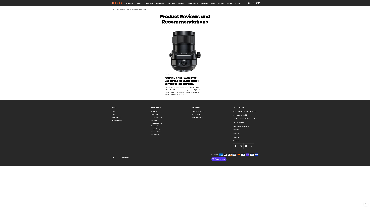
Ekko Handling (116, 117)
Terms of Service (156, 117)
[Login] (253, 3)
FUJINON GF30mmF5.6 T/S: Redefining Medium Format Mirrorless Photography (181, 81)
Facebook (236, 134)
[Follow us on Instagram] (240, 146)
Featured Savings (156, 123)
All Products (130, 3)
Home (113, 9)
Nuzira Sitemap (117, 120)
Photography (148, 3)
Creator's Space (192, 3)
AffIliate (229, 3)
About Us (221, 3)
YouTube (236, 141)
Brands (139, 3)
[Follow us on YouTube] (246, 146)
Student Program (198, 117)
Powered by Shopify (124, 157)
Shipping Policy (156, 132)
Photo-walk (196, 114)
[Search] (249, 3)
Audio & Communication (176, 3)
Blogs (213, 3)
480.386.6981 (240, 122)
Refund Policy (155, 135)
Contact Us (154, 126)
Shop (113, 111)
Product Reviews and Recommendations (129, 9)
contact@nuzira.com (241, 126)
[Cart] (257, 3)
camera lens (169, 75)
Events (237, 3)
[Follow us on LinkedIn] (251, 146)
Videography (160, 3)
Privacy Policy (155, 129)
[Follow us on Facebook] (235, 146)
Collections (154, 114)
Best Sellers (154, 120)
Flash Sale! (204, 3)
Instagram (236, 137)
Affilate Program (198, 111)
